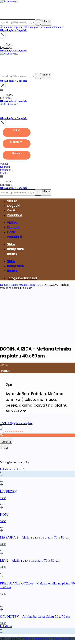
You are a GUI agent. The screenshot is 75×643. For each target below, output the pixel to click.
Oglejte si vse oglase (21, 423)
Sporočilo (6, 441)
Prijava (9, 44)
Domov (4, 284)
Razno (16, 153)
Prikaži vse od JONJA (12, 469)
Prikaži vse (6, 626)
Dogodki (5, 166)
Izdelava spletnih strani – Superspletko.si (47, 638)
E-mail (4, 448)
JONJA (5, 423)
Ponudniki (6, 169)
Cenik (3, 173)
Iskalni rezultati (19, 284)
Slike (16, 130)
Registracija (6, 47)
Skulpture (16, 141)
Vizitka (4, 163)
